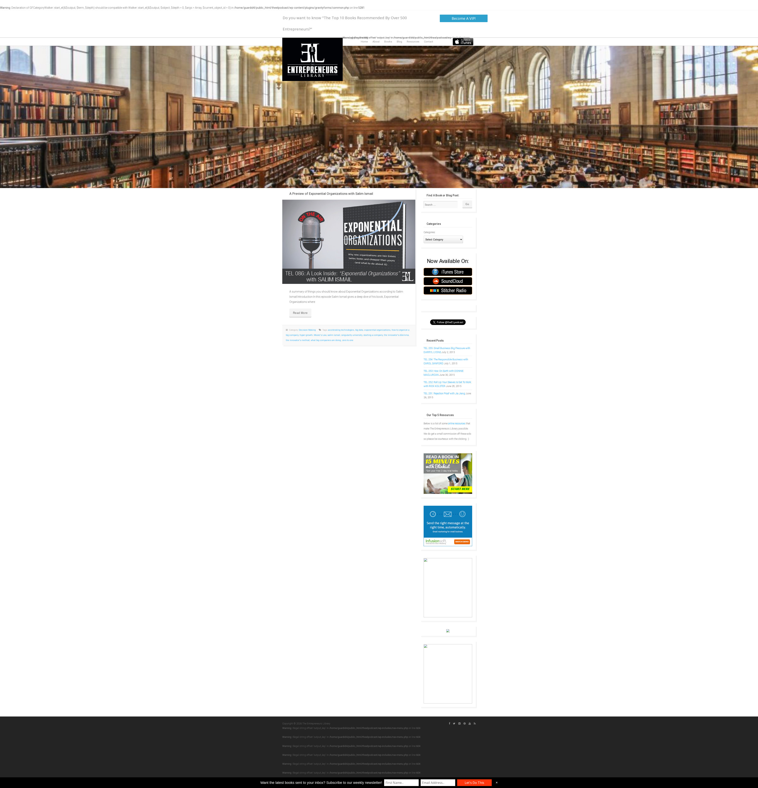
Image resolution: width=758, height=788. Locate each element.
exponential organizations (377, 330)
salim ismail (333, 335)
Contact (428, 41)
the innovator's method (298, 340)
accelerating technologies (341, 330)
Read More (300, 313)
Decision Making (307, 330)
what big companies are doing (326, 340)
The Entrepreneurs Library (312, 59)
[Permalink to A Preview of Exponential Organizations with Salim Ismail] (348, 242)
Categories (429, 232)
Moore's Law (320, 335)
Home (364, 41)
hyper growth (306, 335)
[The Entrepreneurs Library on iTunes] (463, 41)
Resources (413, 41)
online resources (456, 423)
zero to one (347, 340)
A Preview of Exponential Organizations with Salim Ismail (331, 194)
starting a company (373, 335)
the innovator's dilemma (396, 335)
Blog (399, 41)
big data (359, 330)
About (376, 41)
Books (388, 41)
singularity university (351, 335)
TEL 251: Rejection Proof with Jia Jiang (444, 393)
